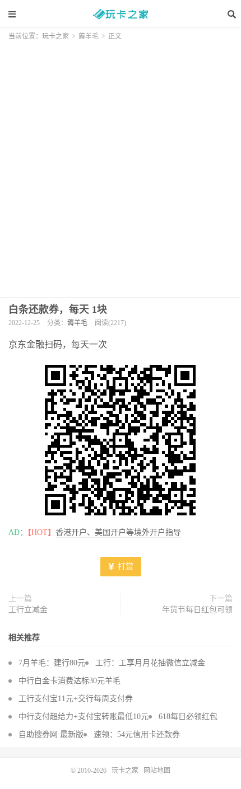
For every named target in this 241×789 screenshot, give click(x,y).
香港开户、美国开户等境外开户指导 (118, 532)
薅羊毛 (88, 36)
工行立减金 (28, 609)
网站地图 (156, 770)
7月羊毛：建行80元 (51, 663)
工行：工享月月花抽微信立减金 (150, 663)
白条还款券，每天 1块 (57, 309)
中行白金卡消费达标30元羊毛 (69, 681)
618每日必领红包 (188, 716)
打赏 (124, 566)
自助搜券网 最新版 (51, 734)
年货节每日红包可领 (197, 609)
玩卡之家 (120, 14)
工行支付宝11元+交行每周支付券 (75, 698)
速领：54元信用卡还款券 (137, 734)
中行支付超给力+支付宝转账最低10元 (83, 716)
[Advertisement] (120, 165)
